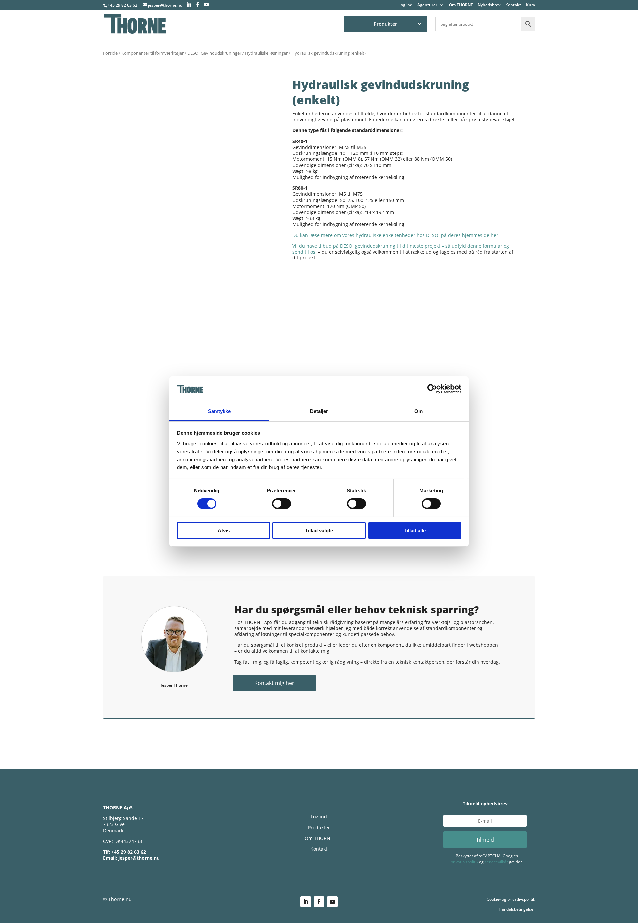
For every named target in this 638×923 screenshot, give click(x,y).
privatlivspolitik (464, 862)
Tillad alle (415, 530)
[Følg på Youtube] (332, 901)
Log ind (405, 5)
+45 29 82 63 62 (122, 5)
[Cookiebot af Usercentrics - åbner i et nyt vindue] (432, 389)
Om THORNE (461, 5)
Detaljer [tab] (319, 411)
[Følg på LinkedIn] (305, 901)
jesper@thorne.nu (139, 858)
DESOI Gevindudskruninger (214, 53)
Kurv (530, 5)
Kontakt (513, 5)
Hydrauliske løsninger (266, 53)
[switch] (281, 503)
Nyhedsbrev (489, 5)
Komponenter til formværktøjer (152, 53)
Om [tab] (418, 411)
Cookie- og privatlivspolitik (511, 899)
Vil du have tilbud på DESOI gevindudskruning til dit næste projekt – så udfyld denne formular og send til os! (400, 249)
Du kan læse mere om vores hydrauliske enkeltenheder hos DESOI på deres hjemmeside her (395, 235)
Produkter (385, 24)
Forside (110, 53)
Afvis (224, 530)
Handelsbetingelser (517, 909)
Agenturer (427, 5)
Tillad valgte (319, 530)
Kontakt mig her (274, 683)
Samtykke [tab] (219, 411)
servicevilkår (496, 862)
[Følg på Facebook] (319, 901)
